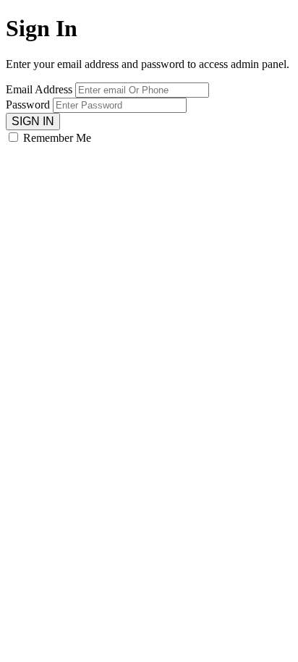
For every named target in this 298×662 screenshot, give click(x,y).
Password (28, 104)
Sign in (33, 121)
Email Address (39, 89)
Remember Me (57, 138)
